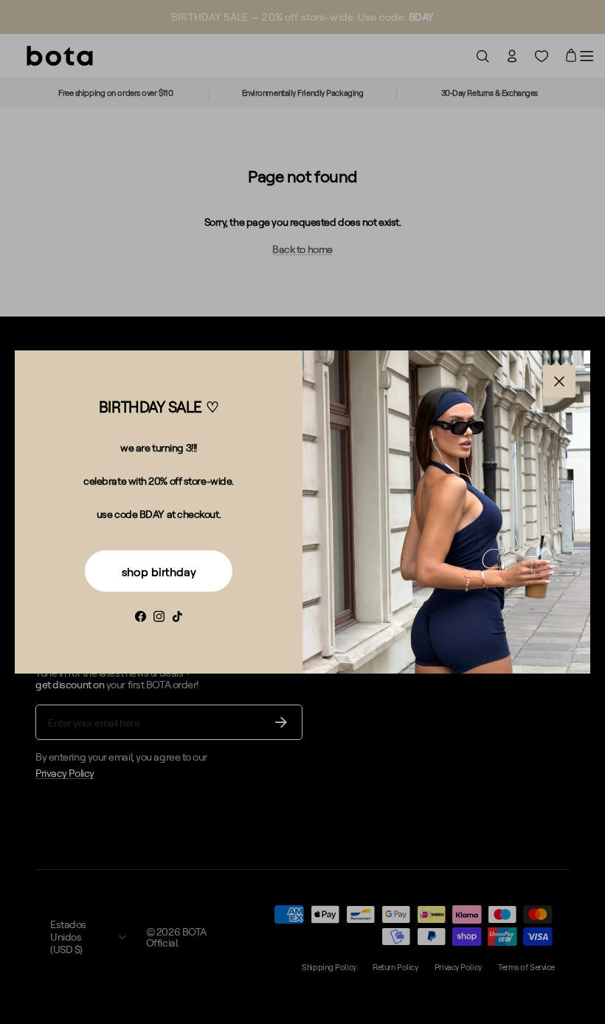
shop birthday (159, 571)
